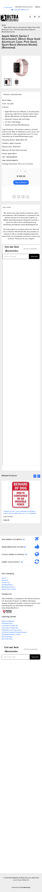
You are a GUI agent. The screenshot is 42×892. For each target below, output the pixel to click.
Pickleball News (7, 585)
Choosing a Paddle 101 (10, 625)
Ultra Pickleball (13, 878)
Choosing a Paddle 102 (10, 628)
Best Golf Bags (7, 637)
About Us (5, 580)
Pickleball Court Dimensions (11, 630)
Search (4, 578)
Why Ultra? (7, 207)
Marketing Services (8, 587)
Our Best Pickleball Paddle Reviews (14, 632)
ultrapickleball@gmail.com (21, 9)
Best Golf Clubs (7, 639)
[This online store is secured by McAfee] (7, 611)
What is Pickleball (8, 621)
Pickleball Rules (7, 623)
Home (4, 25)
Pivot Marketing (25, 887)
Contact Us (6, 582)
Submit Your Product (9, 589)
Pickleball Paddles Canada (11, 634)
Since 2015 (9, 7)
